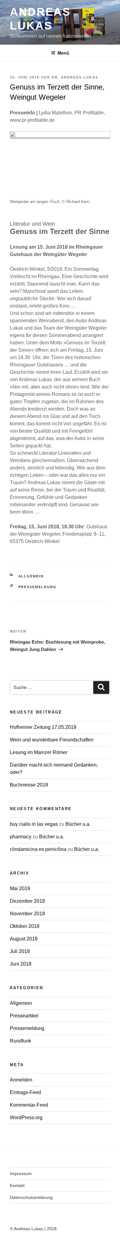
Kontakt (17, 1185)
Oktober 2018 (24, 926)
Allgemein (31, 576)
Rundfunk (20, 1040)
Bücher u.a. (78, 824)
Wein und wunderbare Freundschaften (52, 739)
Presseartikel (24, 1015)
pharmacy (20, 836)
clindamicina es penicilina (38, 849)
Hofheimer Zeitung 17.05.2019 (43, 727)
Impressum (21, 1173)
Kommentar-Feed (29, 1105)
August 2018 (24, 938)
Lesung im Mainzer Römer (38, 752)
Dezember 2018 (27, 901)
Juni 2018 (20, 963)
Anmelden (21, 1079)
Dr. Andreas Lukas (75, 77)
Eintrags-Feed (25, 1092)
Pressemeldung (37, 587)
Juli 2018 (20, 951)
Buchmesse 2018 (29, 784)
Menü (63, 53)
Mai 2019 (20, 888)
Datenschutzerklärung (31, 1197)
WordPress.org (26, 1117)
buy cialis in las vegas (34, 824)
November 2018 (27, 913)
